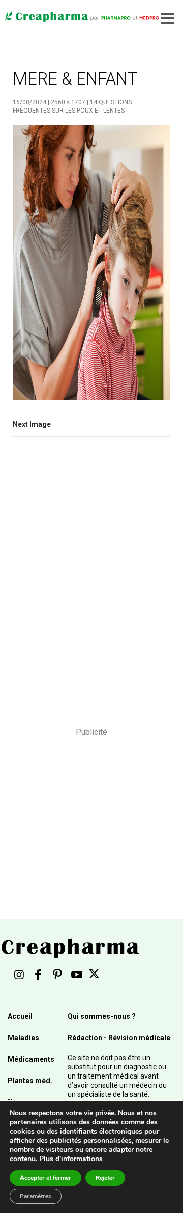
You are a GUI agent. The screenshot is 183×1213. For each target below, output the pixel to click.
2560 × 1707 (68, 102)
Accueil (20, 1016)
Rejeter (105, 1178)
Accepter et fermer (45, 1178)
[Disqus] (91, 588)
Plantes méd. (30, 1081)
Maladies (23, 1038)
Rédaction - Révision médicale (119, 1038)
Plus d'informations (71, 1159)
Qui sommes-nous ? (102, 1016)
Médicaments (31, 1059)
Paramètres (35, 1196)
